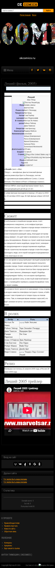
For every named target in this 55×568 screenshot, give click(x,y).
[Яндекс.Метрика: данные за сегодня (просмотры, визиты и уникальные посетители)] (46, 565)
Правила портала (10, 526)
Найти (48, 10)
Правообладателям (11, 523)
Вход (34, 15)
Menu (9, 70)
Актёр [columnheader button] (10, 320)
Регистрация (25, 15)
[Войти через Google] (35, 464)
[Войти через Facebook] (25, 464)
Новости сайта (9, 529)
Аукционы (8, 545)
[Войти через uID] (15, 464)
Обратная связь (10, 531)
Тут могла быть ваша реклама (15, 479)
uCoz (36, 565)
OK (27, 4)
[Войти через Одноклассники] (39, 464)
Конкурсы (8, 543)
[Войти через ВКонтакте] (20, 464)
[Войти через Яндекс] (30, 464)
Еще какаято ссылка (12, 548)
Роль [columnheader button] (32, 320)
